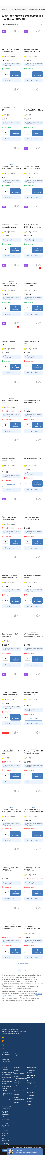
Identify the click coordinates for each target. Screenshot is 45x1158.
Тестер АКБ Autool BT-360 (10, 401)
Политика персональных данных (6, 1054)
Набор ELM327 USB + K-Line (11, 752)
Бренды (16, 1102)
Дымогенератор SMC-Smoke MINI (10, 635)
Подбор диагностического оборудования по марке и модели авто (20, 1081)
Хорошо (5, 1150)
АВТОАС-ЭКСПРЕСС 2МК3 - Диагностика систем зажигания (32, 226)
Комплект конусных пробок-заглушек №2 (32, 518)
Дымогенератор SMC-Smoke (32, 577)
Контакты (17, 1070)
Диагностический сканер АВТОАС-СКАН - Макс (33, 50)
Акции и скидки (32, 1086)
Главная (4, 9)
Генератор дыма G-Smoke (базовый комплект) (9, 518)
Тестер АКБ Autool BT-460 (32, 343)
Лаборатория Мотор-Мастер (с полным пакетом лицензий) (10, 226)
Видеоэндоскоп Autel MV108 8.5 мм (10, 869)
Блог (28, 1089)
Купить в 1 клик (10, 80)
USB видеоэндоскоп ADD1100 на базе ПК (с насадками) (32, 927)
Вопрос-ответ (19, 1073)
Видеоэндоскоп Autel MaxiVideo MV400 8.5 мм (11, 810)
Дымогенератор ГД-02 (33, 458)
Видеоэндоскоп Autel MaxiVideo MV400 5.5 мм (33, 810)
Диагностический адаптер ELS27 (31, 693)
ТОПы (29, 1104)
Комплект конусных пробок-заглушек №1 (10, 577)
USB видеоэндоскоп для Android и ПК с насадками (11, 927)
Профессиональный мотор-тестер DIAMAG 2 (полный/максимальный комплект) (33, 167)
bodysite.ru (6, 1061)
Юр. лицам (31, 1092)
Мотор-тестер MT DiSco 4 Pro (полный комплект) (11, 50)
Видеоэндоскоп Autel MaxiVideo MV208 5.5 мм (33, 109)
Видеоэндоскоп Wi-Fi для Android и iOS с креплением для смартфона (32, 401)
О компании (31, 1095)
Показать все (22, 964)
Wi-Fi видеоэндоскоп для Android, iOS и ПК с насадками (32, 635)
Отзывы (29, 1101)
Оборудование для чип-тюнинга (6, 1088)
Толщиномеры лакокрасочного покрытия (7, 1101)
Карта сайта (17, 1054)
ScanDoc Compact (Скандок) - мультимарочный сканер (30, 284)
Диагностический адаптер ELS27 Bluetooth (9, 460)
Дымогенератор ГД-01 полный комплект (10, 284)
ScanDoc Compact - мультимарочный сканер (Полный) (9, 343)
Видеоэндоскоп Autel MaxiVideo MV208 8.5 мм (11, 167)
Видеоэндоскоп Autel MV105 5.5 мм (32, 869)
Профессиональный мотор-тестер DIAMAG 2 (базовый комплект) (11, 694)
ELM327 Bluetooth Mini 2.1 (10, 109)
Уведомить (11, 485)
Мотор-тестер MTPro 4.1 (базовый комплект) (33, 752)
